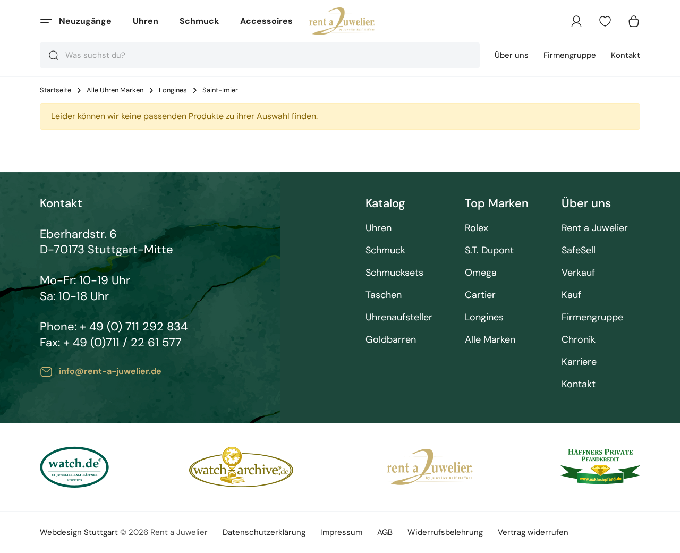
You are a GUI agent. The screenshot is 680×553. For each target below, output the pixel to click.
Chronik (579, 340)
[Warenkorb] (633, 21)
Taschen (384, 295)
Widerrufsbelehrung (445, 532)
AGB (385, 532)
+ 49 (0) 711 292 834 (134, 326)
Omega (481, 273)
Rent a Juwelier (595, 228)
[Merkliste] (605, 21)
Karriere (579, 362)
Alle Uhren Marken (115, 90)
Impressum (341, 532)
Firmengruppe (569, 55)
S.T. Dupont (489, 250)
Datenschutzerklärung (264, 532)
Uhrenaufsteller (399, 317)
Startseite (55, 90)
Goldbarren (391, 340)
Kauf (571, 295)
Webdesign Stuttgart (79, 532)
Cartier (480, 295)
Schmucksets (394, 273)
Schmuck (199, 21)
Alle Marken (490, 340)
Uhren (145, 21)
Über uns (512, 55)
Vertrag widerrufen (533, 532)
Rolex (476, 228)
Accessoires (266, 21)
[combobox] (260, 55)
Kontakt (625, 55)
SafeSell (579, 250)
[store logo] (340, 21)
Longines (173, 90)
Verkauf (578, 273)
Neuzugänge (85, 21)
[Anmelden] (576, 21)
